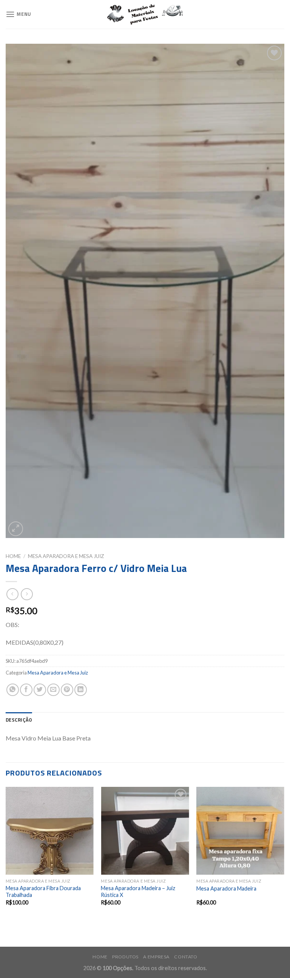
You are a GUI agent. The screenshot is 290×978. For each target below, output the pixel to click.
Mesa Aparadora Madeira (226, 888)
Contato (185, 957)
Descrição (19, 720)
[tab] (19, 719)
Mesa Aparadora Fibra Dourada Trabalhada (43, 891)
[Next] (284, 853)
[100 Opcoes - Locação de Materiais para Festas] (145, 14)
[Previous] (6, 853)
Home (13, 556)
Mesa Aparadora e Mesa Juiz (66, 556)
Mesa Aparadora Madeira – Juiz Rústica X (138, 891)
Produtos (125, 957)
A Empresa (156, 957)
